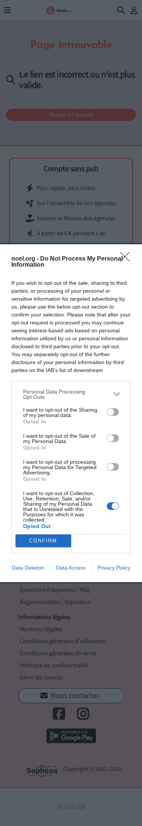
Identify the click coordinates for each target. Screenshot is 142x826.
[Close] (127, 259)
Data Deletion (28, 568)
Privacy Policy (113, 568)
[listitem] (71, 394)
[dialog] (71, 413)
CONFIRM (43, 540)
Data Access (71, 568)
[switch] (113, 412)
